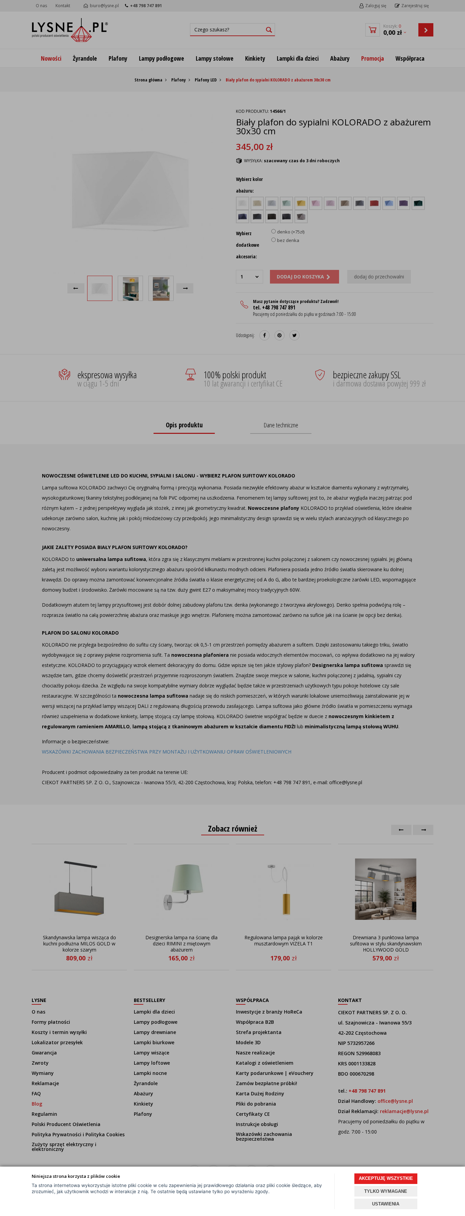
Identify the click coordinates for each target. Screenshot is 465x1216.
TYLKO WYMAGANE (385, 1191)
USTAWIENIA (385, 1203)
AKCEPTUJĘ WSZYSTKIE (386, 1178)
